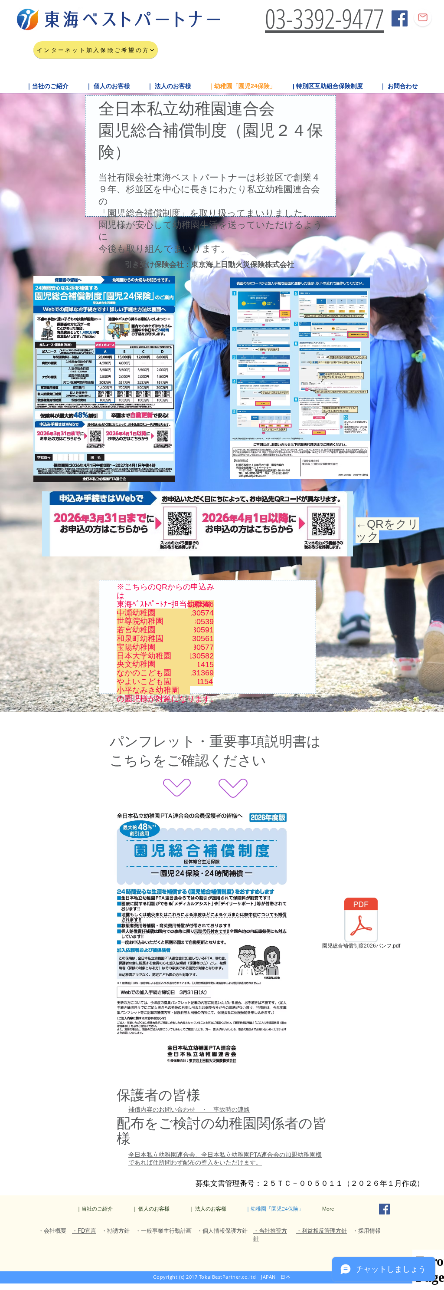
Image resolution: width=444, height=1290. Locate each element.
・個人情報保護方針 (222, 1230)
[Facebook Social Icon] (400, 18)
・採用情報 (367, 1230)
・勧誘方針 (115, 1230)
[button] (47, 86)
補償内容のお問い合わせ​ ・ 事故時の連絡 (189, 1109)
